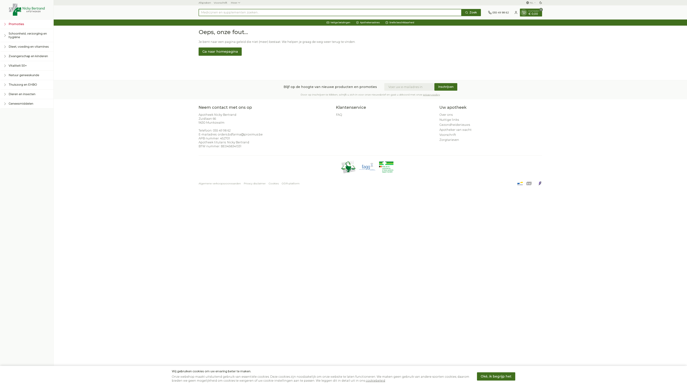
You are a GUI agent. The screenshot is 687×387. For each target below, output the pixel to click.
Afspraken (205, 2)
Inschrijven (446, 87)
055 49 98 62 (222, 130)
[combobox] (330, 12)
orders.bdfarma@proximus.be (240, 134)
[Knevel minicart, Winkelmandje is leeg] (524, 12)
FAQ (339, 114)
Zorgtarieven (449, 140)
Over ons (446, 114)
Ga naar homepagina (220, 52)
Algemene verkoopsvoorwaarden (220, 183)
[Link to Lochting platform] (540, 183)
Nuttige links (449, 119)
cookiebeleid (375, 380)
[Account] (516, 12)
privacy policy (431, 94)
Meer (234, 2)
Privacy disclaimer (255, 183)
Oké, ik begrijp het (496, 376)
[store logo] (27, 10)
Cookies (274, 183)
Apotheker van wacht (455, 130)
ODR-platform (290, 183)
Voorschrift (220, 2)
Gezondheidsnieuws (454, 124)
